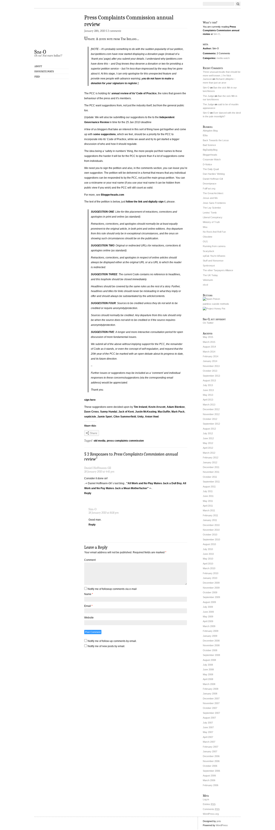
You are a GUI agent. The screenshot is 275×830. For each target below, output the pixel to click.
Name (88, 594)
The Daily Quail (211, 169)
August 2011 (209, 486)
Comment (90, 559)
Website (89, 617)
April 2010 (208, 563)
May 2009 (208, 616)
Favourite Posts (44, 71)
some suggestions (104, 134)
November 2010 (211, 530)
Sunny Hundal (108, 411)
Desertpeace (209, 183)
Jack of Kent (126, 411)
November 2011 (211, 472)
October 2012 (210, 419)
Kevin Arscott (156, 406)
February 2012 (210, 457)
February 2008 (210, 689)
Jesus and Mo (210, 198)
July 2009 (208, 607)
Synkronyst (209, 265)
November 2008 (211, 645)
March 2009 (209, 626)
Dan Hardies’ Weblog (214, 174)
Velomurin (208, 280)
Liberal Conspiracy (212, 217)
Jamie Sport (104, 416)
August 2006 (209, 775)
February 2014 (210, 356)
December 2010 (211, 525)
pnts (219, 821)
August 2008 (209, 660)
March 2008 (209, 684)
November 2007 (211, 703)
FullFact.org (209, 188)
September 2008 (211, 655)
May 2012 (208, 443)
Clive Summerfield (124, 416)
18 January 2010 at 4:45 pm (99, 471)
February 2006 (210, 785)
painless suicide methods (216, 304)
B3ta (205, 135)
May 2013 (208, 395)
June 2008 (208, 669)
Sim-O (40, 51)
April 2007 (208, 737)
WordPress (222, 825)
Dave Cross (91, 411)
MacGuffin (164, 411)
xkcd (205, 284)
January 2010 (210, 578)
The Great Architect (213, 193)
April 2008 (208, 679)
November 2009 (211, 587)
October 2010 (210, 534)
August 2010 (209, 544)
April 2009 (208, 621)
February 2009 (210, 631)
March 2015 (209, 342)
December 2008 (211, 640)
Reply (87, 493)
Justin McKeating (145, 411)
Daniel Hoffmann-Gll (97, 468)
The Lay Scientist (212, 207)
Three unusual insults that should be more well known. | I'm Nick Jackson (221, 75)
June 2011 (208, 496)
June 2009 (208, 612)
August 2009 (209, 602)
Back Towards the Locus (216, 140)
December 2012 (211, 409)
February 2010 (210, 573)
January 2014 (210, 361)
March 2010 (209, 568)
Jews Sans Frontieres (214, 203)
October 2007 (210, 708)
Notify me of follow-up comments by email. (112, 641)
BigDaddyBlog (210, 149)
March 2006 (209, 780)
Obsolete (207, 236)
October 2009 (210, 592)
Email (88, 605)
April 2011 (208, 505)
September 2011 (211, 481)
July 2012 (208, 433)
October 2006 (210, 766)
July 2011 (208, 491)
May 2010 (208, 558)
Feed (37, 76)
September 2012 (211, 423)
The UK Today (210, 275)
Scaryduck (208, 251)
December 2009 (211, 582)
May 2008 (208, 674)
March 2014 (209, 351)
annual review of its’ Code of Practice (134, 93)
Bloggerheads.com (112, 194)
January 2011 (210, 520)
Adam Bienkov (176, 406)
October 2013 (210, 370)
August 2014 (209, 346)
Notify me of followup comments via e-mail (112, 588)
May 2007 (208, 732)
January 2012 (210, 462)
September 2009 (211, 597)
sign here (90, 399)
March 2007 (209, 741)
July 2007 (208, 722)
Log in (206, 799)
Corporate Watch (212, 159)
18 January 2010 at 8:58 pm (104, 512)
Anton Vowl (152, 416)
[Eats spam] (211, 299)
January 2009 (210, 636)
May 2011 (208, 501)
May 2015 (208, 337)
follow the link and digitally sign (144, 201)
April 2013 (208, 399)
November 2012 (211, 414)
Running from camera (214, 246)
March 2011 (209, 510)
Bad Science (209, 145)
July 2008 (208, 664)
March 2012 (209, 452)
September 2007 (211, 713)
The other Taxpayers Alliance (218, 270)
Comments (211, 809)
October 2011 (210, 477)
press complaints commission (125, 440)
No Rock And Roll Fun (214, 231)
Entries (209, 804)
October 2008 (210, 650)
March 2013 (209, 404)
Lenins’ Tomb (210, 212)
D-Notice (207, 164)
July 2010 (208, 549)
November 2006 (211, 761)
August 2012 (209, 428)
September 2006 (211, 771)
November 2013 (211, 366)
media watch (223, 58)
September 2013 (211, 375)
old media (99, 440)
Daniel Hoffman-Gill (213, 179)
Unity (140, 416)
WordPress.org (211, 814)
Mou (205, 227)
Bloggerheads (210, 154)
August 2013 (209, 380)
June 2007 (208, 727)
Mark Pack (178, 411)
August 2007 (209, 717)
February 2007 (210, 746)
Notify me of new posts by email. (106, 646)
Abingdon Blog (210, 130)
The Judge (208, 96)
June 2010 (208, 554)
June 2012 (208, 438)
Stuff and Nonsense (213, 260)
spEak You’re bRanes (214, 256)
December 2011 (211, 467)
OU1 (205, 241)
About (38, 66)
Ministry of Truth (211, 222)
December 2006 (211, 756)
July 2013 (208, 385)
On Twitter (208, 322)
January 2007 (210, 751)
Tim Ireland (140, 406)
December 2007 (211, 698)
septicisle (90, 416)
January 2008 (210, 693)
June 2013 (208, 390)
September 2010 (211, 539)
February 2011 (210, 515)
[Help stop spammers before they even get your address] (214, 308)
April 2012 (208, 448)
